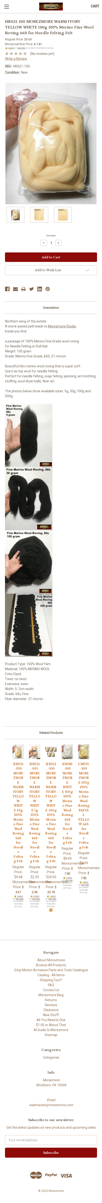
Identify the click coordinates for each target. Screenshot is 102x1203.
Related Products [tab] (51, 732)
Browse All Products (51, 965)
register (21, 48)
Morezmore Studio (62, 326)
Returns (51, 1000)
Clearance (51, 1010)
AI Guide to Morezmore (51, 1030)
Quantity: (51, 235)
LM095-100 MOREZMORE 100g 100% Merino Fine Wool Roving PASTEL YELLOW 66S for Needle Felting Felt (83, 805)
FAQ (51, 985)
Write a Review (16, 59)
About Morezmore (51, 960)
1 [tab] (51, 910)
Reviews (51, 1005)
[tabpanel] (18, 826)
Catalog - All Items (51, 975)
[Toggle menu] (6, 6)
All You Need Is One (51, 1020)
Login (11, 48)
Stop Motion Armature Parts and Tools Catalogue (51, 970)
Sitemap (51, 1035)
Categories (51, 1057)
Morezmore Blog (51, 995)
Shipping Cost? (51, 980)
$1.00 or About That (51, 1025)
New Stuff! (51, 1015)
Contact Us (51, 990)
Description (51, 307)
